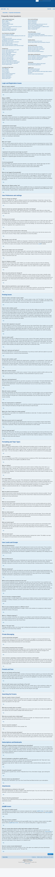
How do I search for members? (34, 50)
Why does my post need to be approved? (10, 63)
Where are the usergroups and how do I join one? (37, 24)
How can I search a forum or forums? (35, 46)
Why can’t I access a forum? (7, 57)
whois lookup (48, 831)
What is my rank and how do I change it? (10, 44)
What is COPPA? (5, 21)
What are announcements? (7, 74)
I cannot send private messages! (34, 33)
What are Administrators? (33, 20)
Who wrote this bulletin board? (34, 69)
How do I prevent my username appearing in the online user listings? (13, 36)
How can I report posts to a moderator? (9, 60)
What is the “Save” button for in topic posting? (11, 62)
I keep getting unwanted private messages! (36, 34)
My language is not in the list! (7, 40)
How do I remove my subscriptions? (35, 59)
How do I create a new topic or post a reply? (10, 49)
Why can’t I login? (5, 25)
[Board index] (10, 3)
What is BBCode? (5, 68)
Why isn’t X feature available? (34, 70)
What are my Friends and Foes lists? (35, 41)
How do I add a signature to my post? (9, 52)
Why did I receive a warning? (7, 59)
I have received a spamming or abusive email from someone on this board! (40, 36)
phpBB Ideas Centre (13, 822)
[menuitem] (7, 8)
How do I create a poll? (6, 53)
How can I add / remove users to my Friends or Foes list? (39, 42)
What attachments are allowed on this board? (37, 63)
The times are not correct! (7, 38)
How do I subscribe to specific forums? (35, 58)
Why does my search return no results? (35, 47)
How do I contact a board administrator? (35, 73)
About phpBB (48, 812)
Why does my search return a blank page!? (36, 49)
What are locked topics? (6, 77)
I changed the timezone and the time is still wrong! (11, 39)
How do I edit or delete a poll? (8, 55)
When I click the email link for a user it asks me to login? (13, 45)
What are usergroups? (32, 23)
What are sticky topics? (6, 76)
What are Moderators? (32, 21)
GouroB (31, 860)
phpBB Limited (40, 811)
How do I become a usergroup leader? (35, 25)
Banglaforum (30, 859)
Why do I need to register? (7, 20)
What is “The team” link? (32, 29)
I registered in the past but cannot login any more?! (12, 26)
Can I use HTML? (5, 69)
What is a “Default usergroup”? (34, 27)
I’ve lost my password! (6, 27)
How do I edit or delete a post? (8, 51)
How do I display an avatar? (7, 43)
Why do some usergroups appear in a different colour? (38, 26)
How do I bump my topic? (7, 64)
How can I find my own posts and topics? (36, 51)
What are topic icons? (6, 78)
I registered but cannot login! (7, 24)
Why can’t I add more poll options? (8, 54)
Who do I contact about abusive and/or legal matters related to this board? (40, 72)
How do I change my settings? (8, 34)
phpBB (39, 243)
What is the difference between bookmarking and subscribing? (40, 55)
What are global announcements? (8, 73)
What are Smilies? (5, 71)
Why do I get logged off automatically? (9, 29)
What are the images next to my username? (10, 41)
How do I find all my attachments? (34, 64)
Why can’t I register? (6, 23)
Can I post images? (6, 72)
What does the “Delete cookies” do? (9, 30)
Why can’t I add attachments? (7, 58)
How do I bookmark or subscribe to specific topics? (38, 56)
